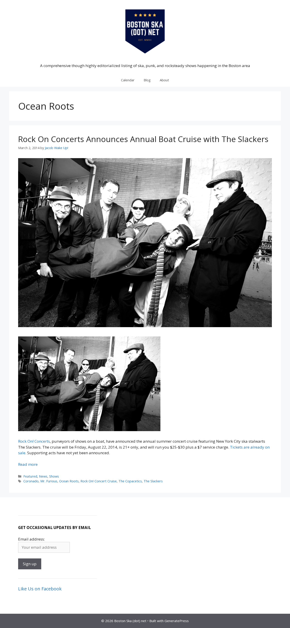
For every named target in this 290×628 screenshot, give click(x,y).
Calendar (128, 80)
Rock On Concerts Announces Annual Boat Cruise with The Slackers (143, 139)
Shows (54, 476)
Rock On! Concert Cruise (98, 481)
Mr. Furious (48, 481)
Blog (147, 80)
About (164, 80)
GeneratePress (176, 620)
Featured (30, 476)
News (43, 476)
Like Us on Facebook (40, 589)
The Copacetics (130, 481)
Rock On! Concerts (34, 441)
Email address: (31, 539)
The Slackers (153, 481)
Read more (28, 464)
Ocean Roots (69, 481)
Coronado (31, 481)
